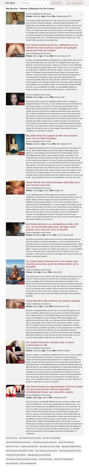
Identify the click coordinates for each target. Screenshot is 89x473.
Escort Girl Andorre (66, 442)
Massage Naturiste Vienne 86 (39, 455)
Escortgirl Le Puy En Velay (50, 446)
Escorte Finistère (45, 459)
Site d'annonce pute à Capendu (45, 442)
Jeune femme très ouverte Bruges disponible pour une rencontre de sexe (53, 183)
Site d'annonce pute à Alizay (30, 438)
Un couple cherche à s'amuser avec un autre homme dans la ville (50, 343)
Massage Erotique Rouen (71, 446)
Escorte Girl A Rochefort (63, 459)
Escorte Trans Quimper (52, 438)
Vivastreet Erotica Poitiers (16, 455)
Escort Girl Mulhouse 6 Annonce (18, 442)
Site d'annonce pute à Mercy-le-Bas (20, 451)
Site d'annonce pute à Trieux (70, 451)
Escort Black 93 (12, 463)
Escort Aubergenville (28, 463)
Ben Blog (10, 3)
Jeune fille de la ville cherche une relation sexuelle (53, 300)
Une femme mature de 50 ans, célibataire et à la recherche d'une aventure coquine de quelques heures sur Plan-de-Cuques (52, 48)
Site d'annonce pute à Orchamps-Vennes (21, 459)
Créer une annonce (74, 3)
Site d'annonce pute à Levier (46, 451)
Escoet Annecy (11, 438)
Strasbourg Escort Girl (29, 446)
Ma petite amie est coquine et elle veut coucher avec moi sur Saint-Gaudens (51, 137)
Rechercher (56, 3)
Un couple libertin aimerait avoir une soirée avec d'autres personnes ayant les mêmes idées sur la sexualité (52, 264)
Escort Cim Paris (12, 446)
